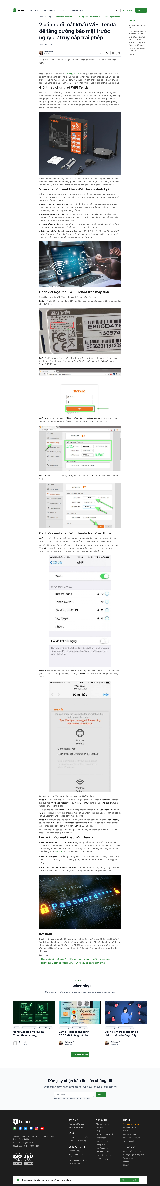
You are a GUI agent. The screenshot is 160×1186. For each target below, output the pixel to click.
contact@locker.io (25, 1143)
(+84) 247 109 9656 (30, 1146)
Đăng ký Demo (77, 10)
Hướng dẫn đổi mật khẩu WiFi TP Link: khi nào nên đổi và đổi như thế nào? (75, 959)
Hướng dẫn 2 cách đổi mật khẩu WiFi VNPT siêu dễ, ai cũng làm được (73, 963)
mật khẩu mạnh (72, 74)
